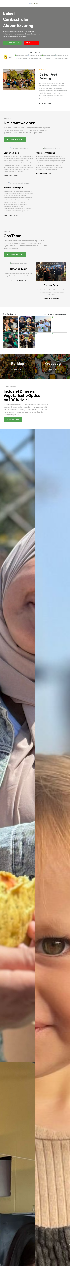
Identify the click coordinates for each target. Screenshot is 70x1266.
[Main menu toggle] (65, 3)
